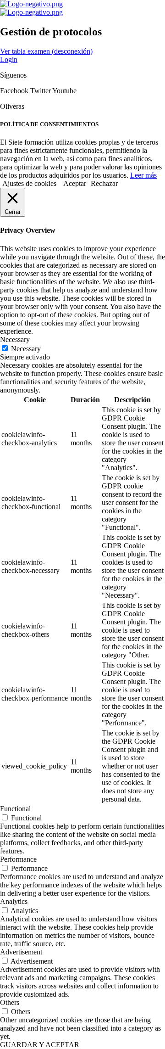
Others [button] (9, 1002)
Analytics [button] (14, 901)
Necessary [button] (15, 339)
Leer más (143, 175)
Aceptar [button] (74, 183)
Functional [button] (15, 809)
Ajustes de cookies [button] (29, 183)
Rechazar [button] (104, 183)
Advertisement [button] (21, 952)
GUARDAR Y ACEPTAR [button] (39, 1045)
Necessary (26, 349)
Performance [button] (18, 859)
